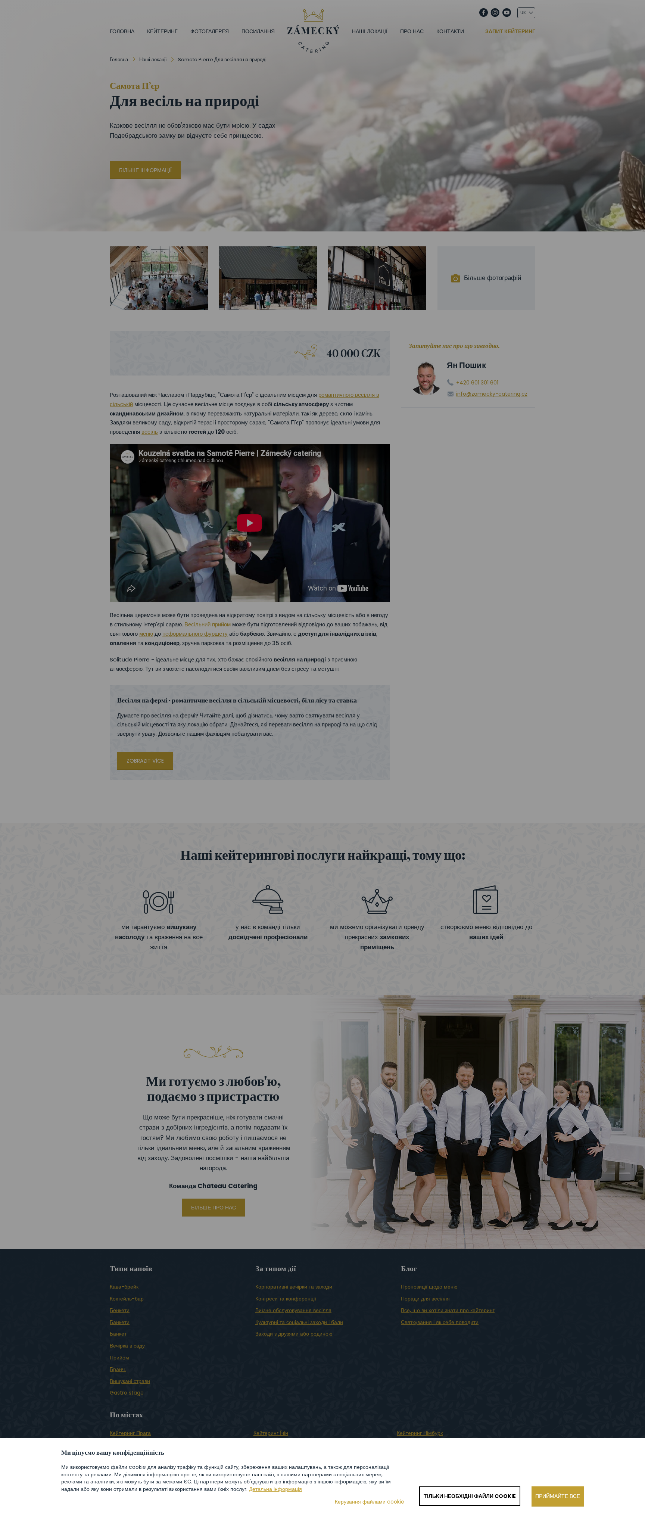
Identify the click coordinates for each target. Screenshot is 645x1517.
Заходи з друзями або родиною (294, 1333)
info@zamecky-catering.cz (491, 394)
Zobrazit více (145, 760)
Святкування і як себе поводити (440, 1322)
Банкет (118, 1333)
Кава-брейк (124, 1286)
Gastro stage (127, 1392)
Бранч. (118, 1369)
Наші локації (369, 31)
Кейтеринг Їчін (270, 1433)
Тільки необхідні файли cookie (470, 1496)
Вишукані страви (130, 1381)
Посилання (258, 31)
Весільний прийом (207, 624)
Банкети (120, 1322)
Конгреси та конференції (285, 1298)
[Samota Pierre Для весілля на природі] (159, 278)
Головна (122, 31)
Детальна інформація (275, 1489)
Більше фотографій (492, 277)
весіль (149, 432)
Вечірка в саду (127, 1345)
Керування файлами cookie (369, 1501)
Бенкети (120, 1310)
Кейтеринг (162, 31)
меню (146, 634)
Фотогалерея (209, 31)
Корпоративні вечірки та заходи (293, 1286)
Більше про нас (213, 1207)
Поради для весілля (425, 1298)
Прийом (119, 1357)
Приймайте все (557, 1496)
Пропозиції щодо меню (429, 1286)
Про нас (412, 31)
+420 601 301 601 (477, 382)
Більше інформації (145, 170)
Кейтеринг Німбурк (420, 1433)
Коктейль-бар (127, 1298)
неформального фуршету (195, 634)
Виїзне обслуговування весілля (293, 1310)
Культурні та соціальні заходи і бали (299, 1322)
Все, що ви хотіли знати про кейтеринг (448, 1310)
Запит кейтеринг (510, 31)
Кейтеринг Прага (130, 1433)
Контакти (450, 31)
